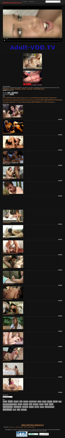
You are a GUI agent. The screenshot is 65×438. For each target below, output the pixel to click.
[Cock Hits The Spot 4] (32, 126)
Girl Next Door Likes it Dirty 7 (9, 375)
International (58, 100)
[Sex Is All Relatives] (32, 353)
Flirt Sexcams (12, 427)
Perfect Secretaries (7, 148)
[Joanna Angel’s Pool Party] (32, 308)
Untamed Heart (6, 194)
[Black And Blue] (32, 157)
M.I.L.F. (16, 102)
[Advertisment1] (32, 61)
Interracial (5, 102)
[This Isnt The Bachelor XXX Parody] (32, 384)
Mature (20, 102)
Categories (25, 1)
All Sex (9, 92)
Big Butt (39, 98)
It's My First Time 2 (7, 118)
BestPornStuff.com (12, 2)
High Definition (49, 100)
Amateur (14, 98)
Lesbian (11, 102)
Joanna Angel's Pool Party (8, 314)
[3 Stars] (4, 90)
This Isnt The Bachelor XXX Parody (10, 391)
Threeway (50, 102)
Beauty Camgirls (19, 427)
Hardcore (12, 94)
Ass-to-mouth (28, 98)
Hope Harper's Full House (8, 283)
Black (52, 98)
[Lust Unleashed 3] (32, 216)
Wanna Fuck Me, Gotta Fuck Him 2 (10, 253)
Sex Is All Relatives (7, 360)
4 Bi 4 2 (4, 268)
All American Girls (7, 329)
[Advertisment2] (32, 78)
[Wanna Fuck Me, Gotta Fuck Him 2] (32, 246)
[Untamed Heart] (32, 188)
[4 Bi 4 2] (32, 262)
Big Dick (43, 98)
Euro (24, 100)
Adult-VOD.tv (31, 1)
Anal (18, 98)
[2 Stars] (3, 90)
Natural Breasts (15, 92)
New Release (36, 102)
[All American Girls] (32, 323)
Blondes (15, 100)
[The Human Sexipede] (32, 292)
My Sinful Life (6, 238)
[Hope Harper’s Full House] (32, 277)
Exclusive (29, 100)
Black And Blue (6, 164)
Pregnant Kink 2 (6, 179)
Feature (34, 100)
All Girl (5, 98)
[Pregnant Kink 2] (32, 172)
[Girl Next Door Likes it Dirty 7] (32, 369)
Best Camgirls (31, 427)
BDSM (34, 98)
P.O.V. (42, 102)
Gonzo (42, 100)
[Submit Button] (59, 2)
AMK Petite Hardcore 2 (8, 345)
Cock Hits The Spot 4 (7, 133)
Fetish (38, 100)
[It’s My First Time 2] (32, 111)
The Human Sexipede (7, 299)
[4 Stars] (5, 90)
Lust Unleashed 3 (7, 222)
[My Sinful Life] (32, 231)
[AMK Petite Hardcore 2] (32, 338)
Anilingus (22, 98)
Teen (45, 102)
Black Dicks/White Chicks (10, 404)
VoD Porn (26, 427)
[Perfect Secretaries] (32, 142)
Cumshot (20, 100)
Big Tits (48, 98)
